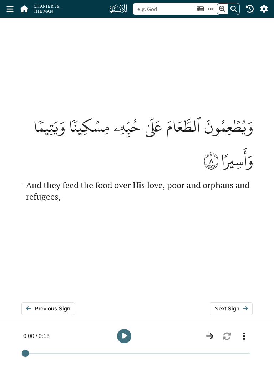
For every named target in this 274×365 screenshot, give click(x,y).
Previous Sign (52, 308)
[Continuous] (209, 336)
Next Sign (226, 308)
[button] (124, 336)
